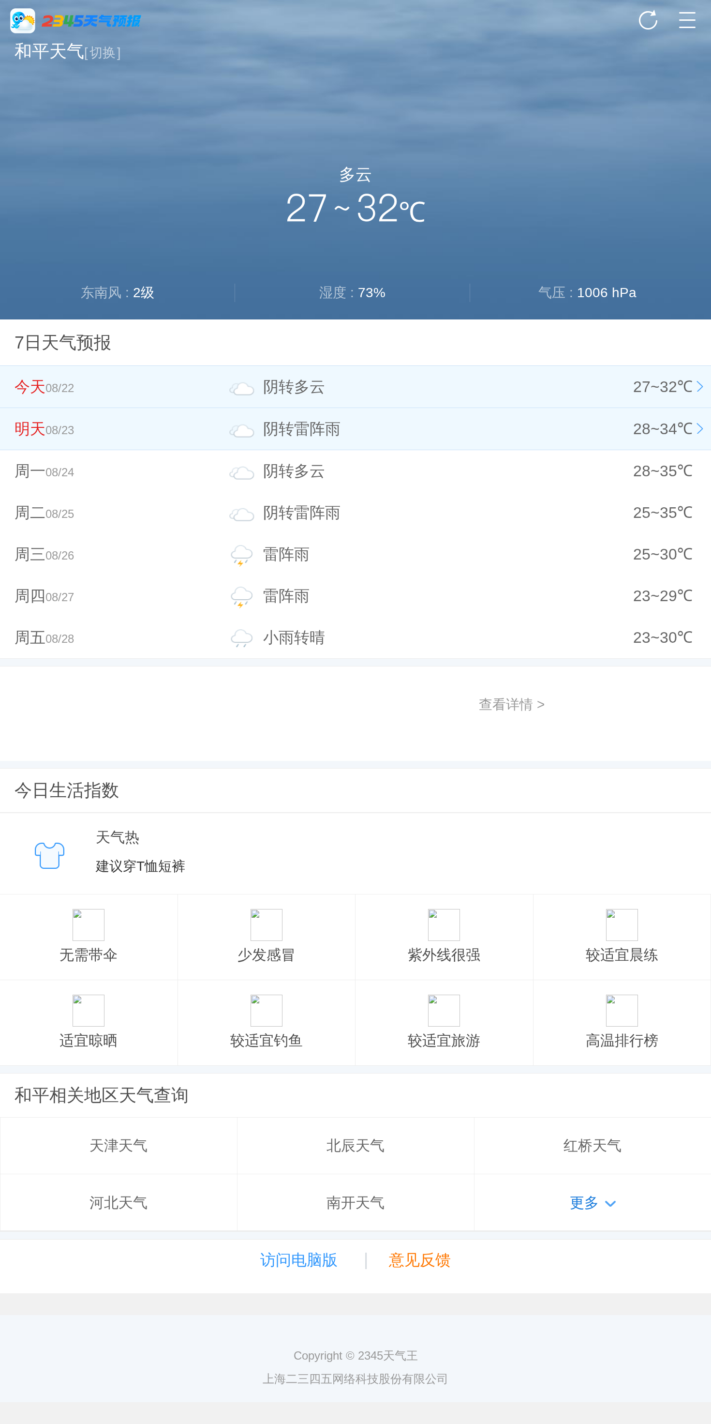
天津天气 (118, 1145)
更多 (584, 1203)
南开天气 (355, 1203)
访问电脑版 (299, 1260)
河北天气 (118, 1203)
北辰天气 (355, 1145)
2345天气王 (76, 20)
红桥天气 (592, 1145)
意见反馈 (420, 1260)
